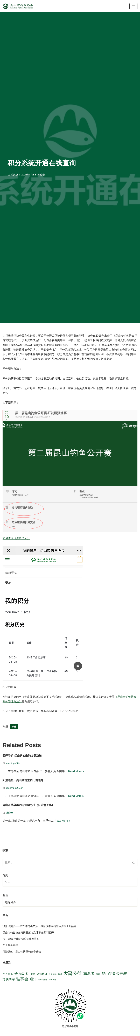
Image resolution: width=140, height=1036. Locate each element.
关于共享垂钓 (10, 945)
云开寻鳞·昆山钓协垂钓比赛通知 (22, 755)
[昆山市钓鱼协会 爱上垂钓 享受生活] (19, 6)
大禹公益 (72, 973)
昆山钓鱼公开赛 (114, 974)
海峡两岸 (9, 979)
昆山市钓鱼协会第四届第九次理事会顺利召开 (28, 932)
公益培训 (42, 974)
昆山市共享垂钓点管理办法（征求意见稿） (28, 805)
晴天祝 (14, 174)
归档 (5, 895)
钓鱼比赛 (52, 979)
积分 (14, 726)
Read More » (76, 771)
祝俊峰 (9, 812)
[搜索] (133, 862)
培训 (60, 974)
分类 (5, 875)
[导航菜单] (133, 6)
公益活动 (53, 974)
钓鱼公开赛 (42, 979)
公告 (42, 174)
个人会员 (8, 974)
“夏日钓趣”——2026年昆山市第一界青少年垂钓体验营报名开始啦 (39, 926)
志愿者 (89, 973)
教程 (98, 974)
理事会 (22, 979)
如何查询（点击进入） (16, 538)
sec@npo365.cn (14, 763)
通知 (33, 979)
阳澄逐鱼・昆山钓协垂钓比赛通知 (23, 780)
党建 (33, 974)
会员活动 (21, 973)
